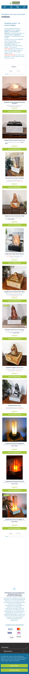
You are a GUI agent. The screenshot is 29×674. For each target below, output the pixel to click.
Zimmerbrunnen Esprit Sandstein (14, 178)
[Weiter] (22, 74)
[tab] (14, 67)
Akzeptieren (14, 665)
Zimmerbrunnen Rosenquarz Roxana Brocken (14, 103)
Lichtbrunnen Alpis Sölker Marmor (14, 253)
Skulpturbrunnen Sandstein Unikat (14, 216)
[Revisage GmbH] (14, 3)
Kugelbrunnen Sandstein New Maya (14, 291)
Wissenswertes (8, 651)
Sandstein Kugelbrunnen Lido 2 (14, 367)
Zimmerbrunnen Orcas (14, 405)
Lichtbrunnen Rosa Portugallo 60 (14, 443)
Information (4, 647)
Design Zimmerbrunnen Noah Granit (14, 140)
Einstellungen (14, 670)
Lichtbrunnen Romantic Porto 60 (14, 481)
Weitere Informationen (14, 660)
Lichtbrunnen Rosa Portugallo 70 (14, 519)
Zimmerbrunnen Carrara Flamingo (14, 329)
